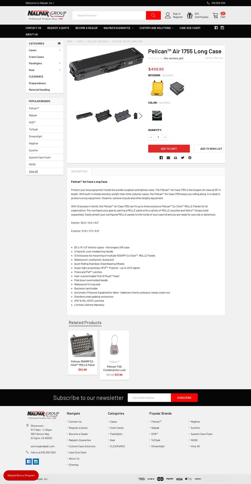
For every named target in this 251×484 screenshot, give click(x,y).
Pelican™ (34, 108)
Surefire (33, 150)
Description (79, 171)
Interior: (160, 75)
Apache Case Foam (40, 157)
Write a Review (214, 58)
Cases (32, 50)
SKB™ (32, 122)
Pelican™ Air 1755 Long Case (128, 41)
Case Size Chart (190, 27)
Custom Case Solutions (155, 27)
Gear (32, 69)
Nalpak (33, 115)
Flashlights (35, 63)
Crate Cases (36, 56)
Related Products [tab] (85, 322)
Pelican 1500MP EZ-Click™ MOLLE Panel (83, 363)
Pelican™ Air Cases (97, 41)
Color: (159, 102)
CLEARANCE (36, 76)
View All (33, 171)
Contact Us (33, 27)
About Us (32, 34)
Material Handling (39, 89)
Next (140, 116)
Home (69, 41)
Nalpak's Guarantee (117, 27)
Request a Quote (58, 27)
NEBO (32, 164)
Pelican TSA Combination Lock (114, 368)
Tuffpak (33, 129)
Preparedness (37, 83)
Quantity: (155, 130)
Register (178, 16)
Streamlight (35, 136)
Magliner (33, 143)
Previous (72, 116)
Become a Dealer (86, 27)
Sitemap (74, 464)
